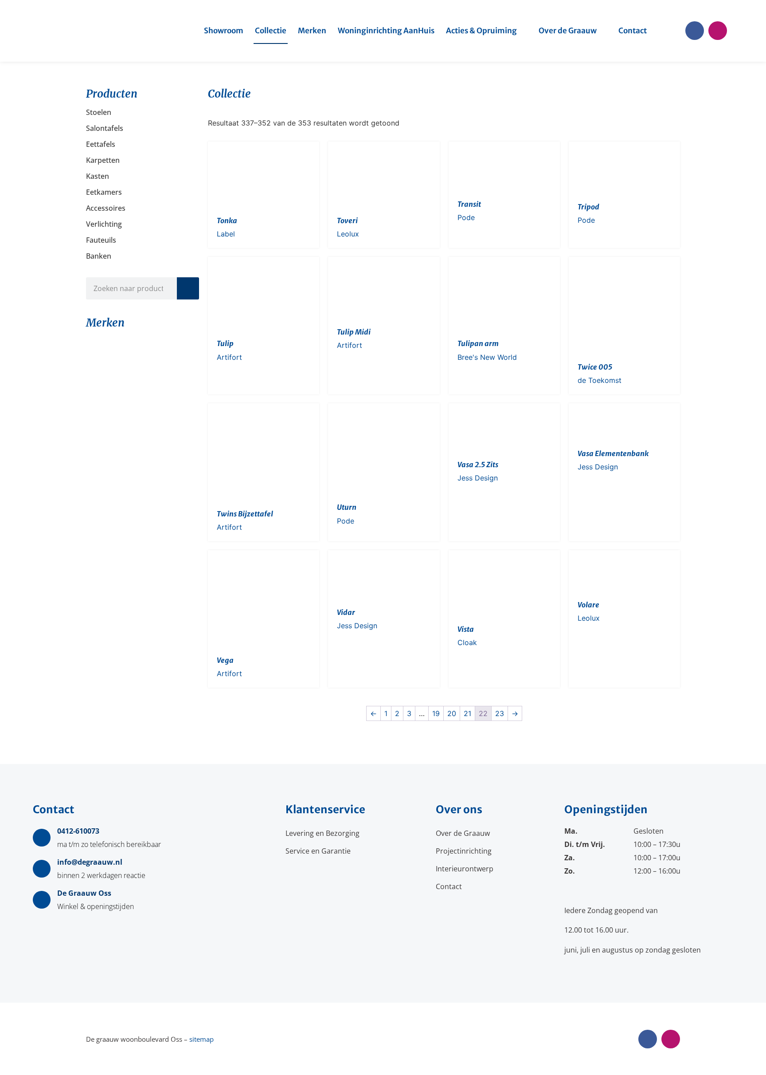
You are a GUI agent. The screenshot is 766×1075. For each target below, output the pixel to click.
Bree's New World (487, 357)
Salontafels (104, 128)
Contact (632, 30)
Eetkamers (104, 192)
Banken (98, 256)
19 (436, 713)
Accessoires (105, 208)
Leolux (348, 233)
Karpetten (103, 160)
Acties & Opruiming (481, 30)
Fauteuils (101, 240)
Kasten (97, 176)
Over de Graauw (568, 30)
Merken (312, 30)
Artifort (229, 357)
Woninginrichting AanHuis (386, 30)
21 (467, 713)
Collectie (270, 30)
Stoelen (98, 112)
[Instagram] (717, 30)
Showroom (223, 30)
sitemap (201, 1039)
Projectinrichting (464, 851)
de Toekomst (599, 380)
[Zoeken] (188, 288)
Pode (466, 217)
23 (499, 713)
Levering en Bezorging (322, 833)
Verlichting (104, 224)
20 (451, 713)
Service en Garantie (318, 851)
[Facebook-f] (694, 30)
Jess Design (477, 477)
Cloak (467, 642)
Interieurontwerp (464, 869)
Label (226, 233)
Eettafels (100, 144)
